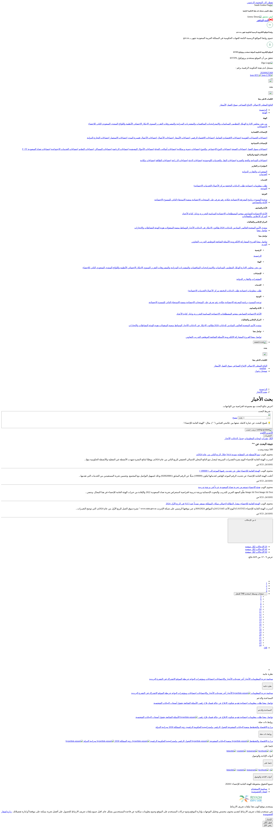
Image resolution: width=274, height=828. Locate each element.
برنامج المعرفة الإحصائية (242, 199)
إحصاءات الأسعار (182, 138)
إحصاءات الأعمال (166, 138)
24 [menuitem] (260, 645)
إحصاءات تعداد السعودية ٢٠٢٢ (36, 149)
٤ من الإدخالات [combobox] (250, 520)
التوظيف (210, 241)
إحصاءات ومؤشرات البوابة (201, 679)
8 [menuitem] (260, 604)
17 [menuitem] (260, 627)
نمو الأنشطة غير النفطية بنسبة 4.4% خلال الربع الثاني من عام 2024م (228, 454)
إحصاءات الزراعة (180, 160)
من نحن (263, 124)
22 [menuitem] (260, 640)
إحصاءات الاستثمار (118, 138)
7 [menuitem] (260, 601)
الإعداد (269, 819)
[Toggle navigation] (272, 78)
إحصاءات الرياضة (120, 149)
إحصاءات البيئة (195, 160)
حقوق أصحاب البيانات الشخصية (168, 703)
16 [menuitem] (260, 624)
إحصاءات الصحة (239, 149)
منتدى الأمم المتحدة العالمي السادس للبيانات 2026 (243, 228)
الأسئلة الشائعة (222, 241)
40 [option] (256, 549)
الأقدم (263, 433)
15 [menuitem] (260, 622)
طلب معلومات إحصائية (256, 186)
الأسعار (223, 105)
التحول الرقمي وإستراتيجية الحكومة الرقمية (206, 727)
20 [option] (256, 546)
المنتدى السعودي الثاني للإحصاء (103, 124)
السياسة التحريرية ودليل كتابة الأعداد (199, 213)
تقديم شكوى (233, 703)
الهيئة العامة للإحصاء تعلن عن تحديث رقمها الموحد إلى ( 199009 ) (229, 471)
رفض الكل (268, 825)
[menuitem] (259, 789)
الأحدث (269, 433)
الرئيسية (257, 256)
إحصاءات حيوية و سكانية (188, 149)
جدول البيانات (237, 438)
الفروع (252, 241)
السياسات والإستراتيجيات (218, 124)
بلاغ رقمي (203, 703)
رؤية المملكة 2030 (177, 727)
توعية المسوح (260, 199)
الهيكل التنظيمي (238, 124)
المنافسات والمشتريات (195, 124)
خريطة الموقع (182, 679)
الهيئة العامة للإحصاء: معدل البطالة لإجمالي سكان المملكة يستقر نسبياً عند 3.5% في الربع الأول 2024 (213, 503)
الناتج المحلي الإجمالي (263, 105)
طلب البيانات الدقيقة (235, 186)
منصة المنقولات (172, 228)
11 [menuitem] (260, 612)
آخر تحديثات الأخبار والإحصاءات (229, 679)
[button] (260, 17)
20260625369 (266, 72)
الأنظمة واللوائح (125, 124)
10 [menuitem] (260, 609)
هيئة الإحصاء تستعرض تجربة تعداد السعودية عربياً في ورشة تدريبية (229, 487)
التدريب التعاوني (198, 241)
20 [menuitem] (260, 635)
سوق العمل (232, 105)
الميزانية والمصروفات (173, 124)
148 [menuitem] (265, 647)
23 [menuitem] (260, 642)
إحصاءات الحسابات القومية (254, 138)
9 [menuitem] (260, 606)
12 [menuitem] (260, 614)
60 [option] (256, 552)
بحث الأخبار (261, 392)
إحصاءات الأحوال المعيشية (141, 149)
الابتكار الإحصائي (141, 124)
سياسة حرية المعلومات (261, 679)
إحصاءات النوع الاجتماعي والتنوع (216, 149)
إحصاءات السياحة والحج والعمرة (252, 160)
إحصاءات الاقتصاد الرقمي (203, 138)
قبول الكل (268, 822)
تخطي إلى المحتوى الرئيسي (260, 2)
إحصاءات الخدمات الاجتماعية (64, 149)
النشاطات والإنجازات (144, 228)
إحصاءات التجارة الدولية (98, 138)
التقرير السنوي (156, 124)
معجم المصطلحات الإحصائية (230, 213)
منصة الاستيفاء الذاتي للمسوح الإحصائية (172, 199)
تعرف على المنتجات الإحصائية (205, 199)
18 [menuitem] (260, 630)
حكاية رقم (225, 199)
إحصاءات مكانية (147, 160)
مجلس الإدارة (252, 124)
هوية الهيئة (159, 228)
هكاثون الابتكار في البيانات (206, 228)
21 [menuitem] (260, 637)
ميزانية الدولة (162, 727)
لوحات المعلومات (252, 438)
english (263, 368)
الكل (271, 438)
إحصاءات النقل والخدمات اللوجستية (219, 160)
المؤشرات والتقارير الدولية (254, 171)
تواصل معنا (261, 241)
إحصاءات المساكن (103, 149)
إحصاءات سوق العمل (257, 149)
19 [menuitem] (260, 632)
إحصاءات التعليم (86, 149)
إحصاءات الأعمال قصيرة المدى (142, 138)
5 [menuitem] (260, 596)
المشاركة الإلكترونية (239, 241)
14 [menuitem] (260, 619)
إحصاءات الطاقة (163, 160)
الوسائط (184, 228)
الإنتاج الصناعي (245, 105)
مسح (234, 417)
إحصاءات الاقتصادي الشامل (228, 138)
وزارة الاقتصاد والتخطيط (261, 727)
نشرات (264, 438)
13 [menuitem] (260, 617)
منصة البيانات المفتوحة (238, 727)
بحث (240, 418)
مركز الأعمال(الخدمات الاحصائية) (209, 186)
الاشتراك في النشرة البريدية (162, 679)
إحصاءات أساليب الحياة (165, 149)
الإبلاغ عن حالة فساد (217, 703)
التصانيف (248, 213)
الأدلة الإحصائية (260, 213)
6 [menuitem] (260, 599)
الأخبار (191, 228)
